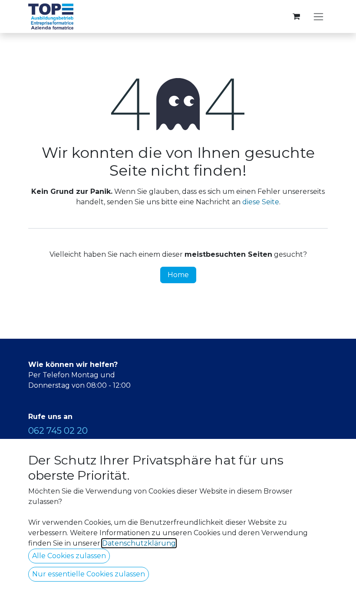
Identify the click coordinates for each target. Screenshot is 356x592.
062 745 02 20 (58, 430)
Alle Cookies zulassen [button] (69, 556)
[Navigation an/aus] (318, 16)
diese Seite (260, 202)
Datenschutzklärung (139, 543)
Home (178, 275)
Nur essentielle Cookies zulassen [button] (88, 574)
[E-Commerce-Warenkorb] (296, 16)
